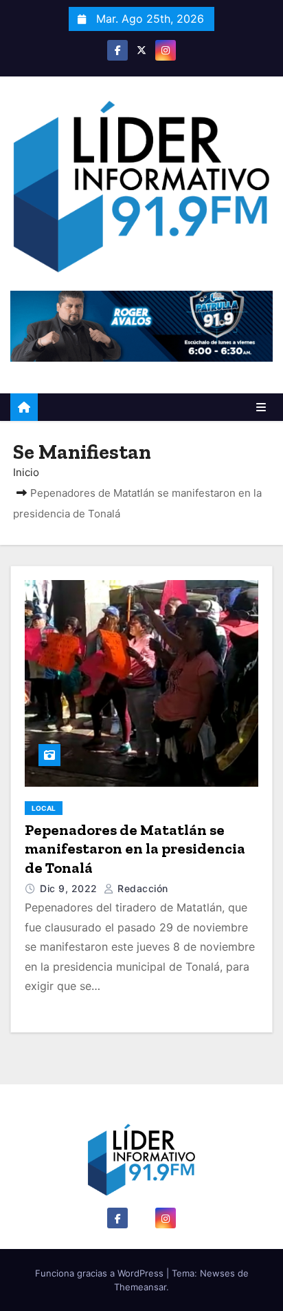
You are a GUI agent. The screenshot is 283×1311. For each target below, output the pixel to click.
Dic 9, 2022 (70, 888)
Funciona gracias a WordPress (100, 1273)
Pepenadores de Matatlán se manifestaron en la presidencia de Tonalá (135, 848)
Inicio (26, 472)
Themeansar (140, 1286)
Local (44, 808)
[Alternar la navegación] (261, 407)
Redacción (141, 888)
